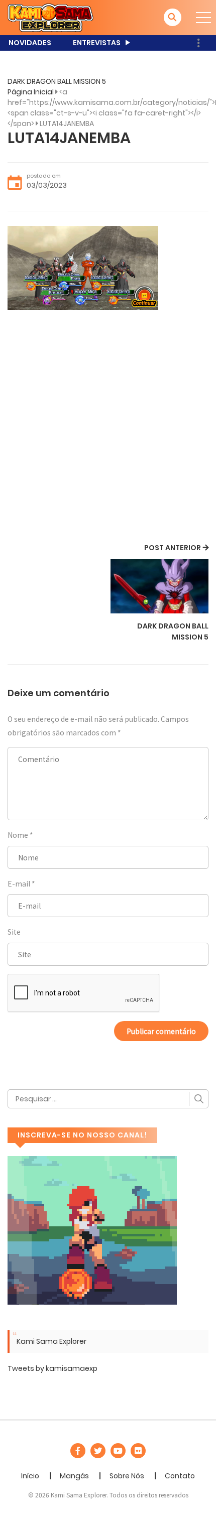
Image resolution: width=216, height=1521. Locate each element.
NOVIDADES (30, 43)
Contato (180, 1476)
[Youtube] (118, 1450)
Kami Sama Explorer (51, 1341)
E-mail (19, 883)
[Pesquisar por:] (108, 1098)
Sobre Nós (127, 1476)
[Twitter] (97, 1450)
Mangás (74, 1476)
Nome (18, 835)
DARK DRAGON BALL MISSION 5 (57, 81)
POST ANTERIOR (172, 548)
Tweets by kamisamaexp (52, 1368)
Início (30, 1476)
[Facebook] (77, 1450)
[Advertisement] (108, 428)
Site (14, 932)
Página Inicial (31, 92)
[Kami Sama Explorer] (50, 17)
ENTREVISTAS (97, 43)
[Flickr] (138, 1450)
